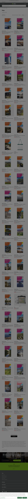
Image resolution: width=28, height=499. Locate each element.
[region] (14, 495)
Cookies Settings (3, 497)
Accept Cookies (19, 497)
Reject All (25, 497)
